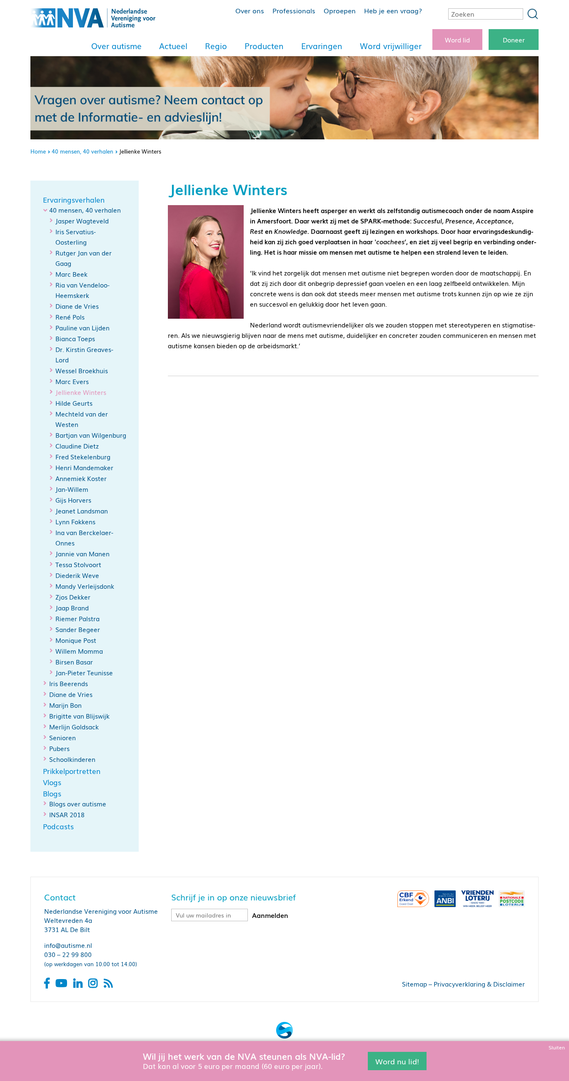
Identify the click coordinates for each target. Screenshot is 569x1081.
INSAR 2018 (67, 814)
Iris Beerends (68, 683)
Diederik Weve (77, 575)
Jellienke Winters (80, 392)
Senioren (62, 737)
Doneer (514, 39)
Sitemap (414, 983)
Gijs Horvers (73, 499)
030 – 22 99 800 (68, 954)
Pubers (59, 748)
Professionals (293, 10)
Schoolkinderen (72, 759)
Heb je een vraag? (393, 10)
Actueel (173, 46)
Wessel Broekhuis (81, 370)
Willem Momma (79, 650)
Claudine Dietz (77, 445)
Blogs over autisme (77, 803)
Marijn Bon (65, 704)
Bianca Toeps (75, 338)
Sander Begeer (77, 629)
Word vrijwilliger (391, 46)
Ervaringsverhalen (74, 199)
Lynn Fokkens (75, 521)
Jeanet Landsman (81, 510)
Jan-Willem (71, 488)
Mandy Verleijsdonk (84, 585)
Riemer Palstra (77, 618)
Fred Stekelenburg (82, 456)
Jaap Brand (72, 607)
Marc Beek (71, 273)
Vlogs (52, 782)
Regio (216, 46)
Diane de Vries (77, 305)
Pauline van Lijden (82, 327)
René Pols (70, 316)
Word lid (457, 39)
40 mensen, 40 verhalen (82, 151)
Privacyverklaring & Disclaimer (479, 983)
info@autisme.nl (68, 945)
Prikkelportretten (71, 771)
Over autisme (116, 46)
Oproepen (340, 10)
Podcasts (58, 826)
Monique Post (75, 640)
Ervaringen (321, 46)
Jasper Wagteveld (82, 220)
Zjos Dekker (72, 596)
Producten (264, 46)
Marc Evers (72, 381)
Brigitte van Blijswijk (79, 715)
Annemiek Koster (81, 478)
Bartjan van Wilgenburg (90, 434)
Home (38, 151)
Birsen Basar (74, 661)
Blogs (52, 793)
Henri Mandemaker (84, 467)
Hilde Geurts (73, 402)
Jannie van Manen (82, 553)
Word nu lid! (397, 1060)
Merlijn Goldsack (74, 726)
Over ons (249, 10)
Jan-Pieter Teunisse (84, 672)
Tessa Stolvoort (78, 564)
